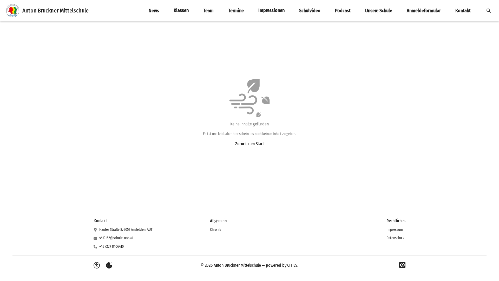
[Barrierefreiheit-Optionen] (97, 265)
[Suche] (488, 11)
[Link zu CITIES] (402, 265)
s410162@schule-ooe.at (116, 238)
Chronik (215, 229)
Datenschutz (395, 238)
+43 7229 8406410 (111, 246)
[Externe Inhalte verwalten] (109, 265)
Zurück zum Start (249, 143)
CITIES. (292, 265)
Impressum (394, 229)
